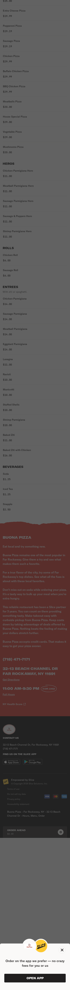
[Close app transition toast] (62, 950)
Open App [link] (35, 978)
